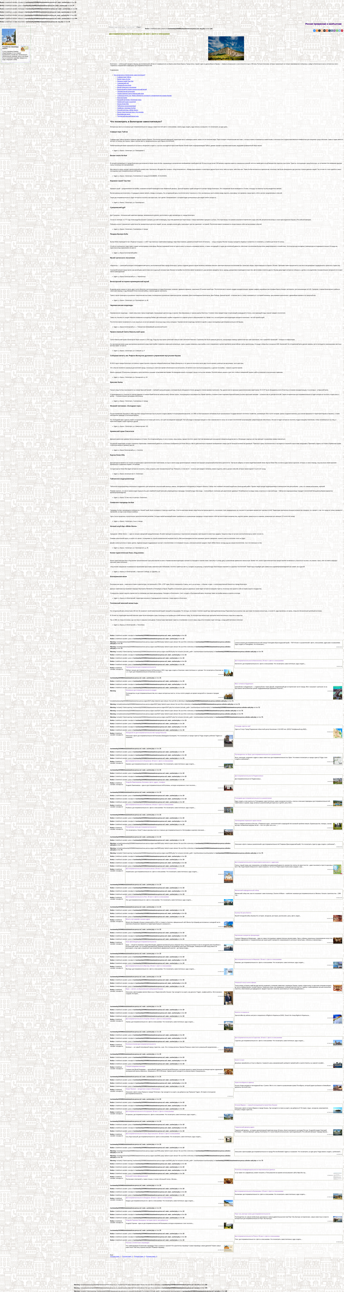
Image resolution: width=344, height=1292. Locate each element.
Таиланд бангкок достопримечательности (141, 667)
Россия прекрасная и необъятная (324, 24)
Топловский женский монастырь (128, 116)
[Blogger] (322, 31)
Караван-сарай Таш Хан (125, 81)
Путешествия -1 (115, 1256)
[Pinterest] (342, 31)
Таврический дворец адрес (244, 1127)
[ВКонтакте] (314, 31)
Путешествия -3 (139, 1256)
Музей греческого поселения (126, 87)
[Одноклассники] (317, 31)
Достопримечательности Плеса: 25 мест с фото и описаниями (257, 1236)
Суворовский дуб (123, 83)
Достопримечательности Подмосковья (249, 776)
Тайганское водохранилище (126, 106)
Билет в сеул (239, 1060)
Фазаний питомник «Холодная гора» (129, 100)
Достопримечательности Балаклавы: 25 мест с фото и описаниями (259, 1191)
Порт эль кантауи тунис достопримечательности (252, 1214)
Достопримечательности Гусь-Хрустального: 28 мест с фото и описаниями (153, 1133)
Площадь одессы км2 (242, 726)
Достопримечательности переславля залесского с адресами (257, 862)
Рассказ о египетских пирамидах (137, 1242)
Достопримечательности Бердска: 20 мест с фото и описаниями (149, 1197)
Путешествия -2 (127, 1256)
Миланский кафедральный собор (247, 890)
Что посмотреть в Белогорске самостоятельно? (129, 75)
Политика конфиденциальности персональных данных (255, 1169)
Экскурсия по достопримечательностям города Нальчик (146, 732)
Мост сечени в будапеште (244, 684)
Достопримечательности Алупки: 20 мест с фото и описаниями (148, 1019)
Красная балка (122, 97)
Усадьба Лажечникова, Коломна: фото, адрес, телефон (145, 782)
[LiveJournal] (329, 31)
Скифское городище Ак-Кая (126, 108)
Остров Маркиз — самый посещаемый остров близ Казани (256, 1105)
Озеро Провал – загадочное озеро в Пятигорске (143, 1089)
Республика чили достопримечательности (141, 827)
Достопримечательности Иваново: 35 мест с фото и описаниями (258, 959)
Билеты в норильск (242, 1012)
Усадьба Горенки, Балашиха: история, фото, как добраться (147, 1220)
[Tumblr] (332, 31)
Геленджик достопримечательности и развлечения (253, 798)
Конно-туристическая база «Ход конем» (130, 112)
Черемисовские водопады (126, 91)
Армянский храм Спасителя (126, 102)
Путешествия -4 (151, 1256)
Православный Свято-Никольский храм (130, 93)
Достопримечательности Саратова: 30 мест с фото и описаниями (258, 1037)
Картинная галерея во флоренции (247, 935)
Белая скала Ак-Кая (123, 79)
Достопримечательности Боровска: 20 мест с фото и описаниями (149, 761)
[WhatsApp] (337, 31)
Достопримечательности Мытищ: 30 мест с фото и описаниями (148, 966)
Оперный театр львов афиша (245, 982)
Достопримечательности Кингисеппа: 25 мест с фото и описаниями (259, 660)
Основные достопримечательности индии (141, 690)
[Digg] (324, 31)
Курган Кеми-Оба (123, 104)
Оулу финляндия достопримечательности (141, 942)
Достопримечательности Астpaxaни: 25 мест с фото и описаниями (150, 1111)
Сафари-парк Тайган (124, 77)
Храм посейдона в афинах (244, 1082)
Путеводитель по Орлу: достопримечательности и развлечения (258, 754)
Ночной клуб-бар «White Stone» (127, 110)
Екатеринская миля (123, 114)
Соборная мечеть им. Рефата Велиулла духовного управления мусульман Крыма (144, 95)
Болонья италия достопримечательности (141, 1044)
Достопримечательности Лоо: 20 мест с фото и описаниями (147, 897)
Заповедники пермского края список (248, 820)
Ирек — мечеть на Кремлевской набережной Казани (144, 989)
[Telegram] (339, 31)
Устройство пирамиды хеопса (15, 53)
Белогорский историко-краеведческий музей (132, 89)
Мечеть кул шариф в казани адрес (138, 919)
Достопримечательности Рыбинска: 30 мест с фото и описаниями (149, 804)
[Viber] (334, 31)
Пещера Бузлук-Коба (124, 85)
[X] (319, 31)
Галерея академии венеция (135, 1066)
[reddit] (327, 31)
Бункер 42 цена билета (243, 913)
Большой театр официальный (137, 1176)
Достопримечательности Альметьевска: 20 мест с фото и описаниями (151, 868)
